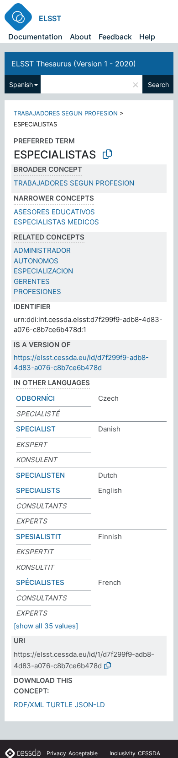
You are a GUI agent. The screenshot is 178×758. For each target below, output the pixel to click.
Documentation (35, 36)
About (80, 36)
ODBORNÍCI (35, 398)
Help (147, 36)
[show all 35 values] (46, 626)
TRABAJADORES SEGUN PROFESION (66, 113)
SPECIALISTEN (40, 475)
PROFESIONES (37, 291)
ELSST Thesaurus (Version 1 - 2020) (73, 63)
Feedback (115, 36)
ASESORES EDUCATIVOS (54, 211)
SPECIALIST (36, 429)
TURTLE (59, 704)
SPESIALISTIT (39, 536)
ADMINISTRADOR (42, 250)
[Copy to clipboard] (107, 154)
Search (158, 84)
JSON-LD (90, 704)
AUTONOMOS (36, 260)
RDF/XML (29, 704)
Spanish (21, 84)
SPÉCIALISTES (40, 582)
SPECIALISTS (38, 490)
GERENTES (32, 281)
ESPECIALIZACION (43, 271)
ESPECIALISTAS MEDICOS (56, 222)
